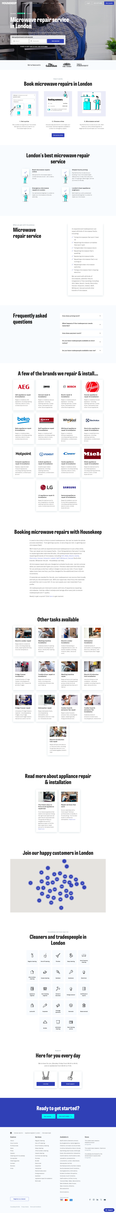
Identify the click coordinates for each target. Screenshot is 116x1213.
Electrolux (33, 558)
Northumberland (65, 1168)
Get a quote (109, 3)
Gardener (38, 1176)
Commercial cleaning (41, 1156)
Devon (74, 1148)
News (11, 1148)
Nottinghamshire (65, 1171)
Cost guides (13, 1158)
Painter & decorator (40, 1171)
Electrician (38, 1163)
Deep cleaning (39, 1148)
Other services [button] (43, 3)
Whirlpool (63, 558)
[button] (81, 316)
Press (11, 1151)
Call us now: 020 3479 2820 (39, 46)
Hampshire (77, 1153)
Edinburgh (77, 1151)
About (12, 1140)
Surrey (75, 1178)
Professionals (14, 1146)
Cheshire (62, 1146)
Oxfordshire (73, 1171)
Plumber (37, 1158)
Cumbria (62, 1148)
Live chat (45, 1084)
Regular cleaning (40, 1140)
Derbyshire (68, 1148)
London (70, 1161)
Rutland (62, 1173)
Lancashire (63, 1158)
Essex (61, 1153)
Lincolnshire (63, 1161)
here (51, 596)
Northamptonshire (65, 1166)
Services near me (18, 1133)
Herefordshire (64, 1156)
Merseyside (63, 1163)
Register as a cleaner (19, 1199)
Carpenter (38, 1166)
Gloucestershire (68, 1153)
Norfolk (69, 1163)
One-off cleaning (40, 1143)
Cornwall (68, 1146)
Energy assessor (39, 1173)
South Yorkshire (70, 1176)
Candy (76, 556)
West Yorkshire (64, 1186)
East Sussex (70, 1151)
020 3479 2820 (98, 3)
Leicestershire (71, 1158)
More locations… (65, 1192)
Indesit (53, 558)
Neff (58, 558)
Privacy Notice (25, 1206)
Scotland (67, 1173)
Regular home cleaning (30, 3)
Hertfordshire (73, 1156)
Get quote (48, 1116)
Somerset (63, 1176)
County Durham (75, 1146)
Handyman (38, 1168)
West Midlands (64, 1183)
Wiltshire (71, 1186)
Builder (37, 1161)
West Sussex (72, 1183)
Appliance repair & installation (43, 1178)
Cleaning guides (14, 1161)
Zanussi (70, 558)
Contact (58, 3)
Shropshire (74, 1173)
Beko (67, 556)
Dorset (78, 1148)
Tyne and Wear (64, 1181)
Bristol (76, 1140)
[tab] (81, 316)
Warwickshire (76, 1181)
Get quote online (58, 135)
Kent (78, 1156)
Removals (38, 1181)
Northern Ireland (76, 1166)
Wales (70, 1181)
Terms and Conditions (35, 1206)
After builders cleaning (41, 1151)
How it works (14, 1143)
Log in (88, 3)
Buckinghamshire (65, 1143)
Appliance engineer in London (32, 1133)
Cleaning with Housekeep (17, 1156)
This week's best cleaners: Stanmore (95, 1148)
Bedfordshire (64, 1140)
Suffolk (70, 1178)
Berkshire (71, 1140)
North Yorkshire (74, 1168)
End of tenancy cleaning (42, 1146)
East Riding (63, 1151)
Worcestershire (64, 1188)
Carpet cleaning (39, 1153)
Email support (70, 1084)
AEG (62, 556)
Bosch (71, 556)
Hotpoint (46, 558)
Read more (41, 829)
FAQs (52, 3)
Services (38, 1137)
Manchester (76, 1161)
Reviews (12, 1166)
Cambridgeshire (75, 1143)
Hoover (40, 558)
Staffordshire (64, 1178)
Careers (12, 1153)
